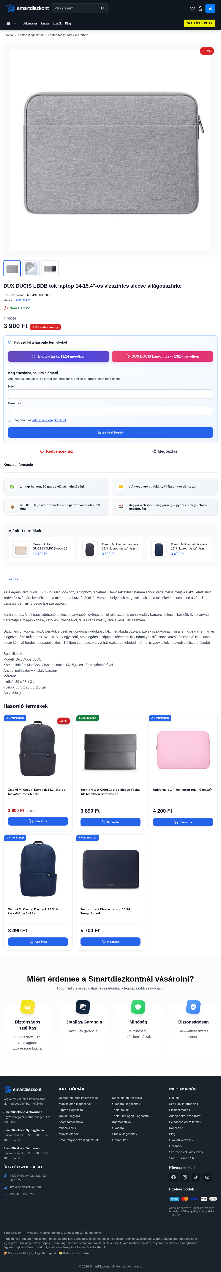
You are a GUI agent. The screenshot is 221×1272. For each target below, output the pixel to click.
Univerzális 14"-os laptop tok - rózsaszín (183, 789)
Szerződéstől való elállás (186, 1152)
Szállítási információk (183, 1103)
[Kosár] (210, 8)
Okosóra (118, 1128)
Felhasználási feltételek (185, 1122)
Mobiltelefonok (69, 1134)
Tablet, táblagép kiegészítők (131, 1116)
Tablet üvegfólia (69, 1116)
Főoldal (8, 35)
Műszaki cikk (67, 1128)
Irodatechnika (121, 1122)
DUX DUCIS (23, 300)
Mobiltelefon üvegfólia (127, 1097)
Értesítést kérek (110, 432)
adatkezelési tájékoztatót (49, 420)
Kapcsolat (176, 1128)
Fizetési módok (179, 1109)
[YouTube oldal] (207, 1177)
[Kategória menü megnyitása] (11, 23)
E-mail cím (15, 403)
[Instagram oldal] (184, 1177)
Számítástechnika (71, 1122)
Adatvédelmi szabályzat (185, 1116)
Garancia (175, 1146)
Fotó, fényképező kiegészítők (79, 1140)
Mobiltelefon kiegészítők (75, 1103)
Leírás (13, 578)
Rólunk (174, 1097)
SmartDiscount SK (181, 1158)
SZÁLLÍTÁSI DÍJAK (199, 23)
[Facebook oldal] (173, 1177)
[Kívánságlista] (192, 8)
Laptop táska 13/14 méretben (68, 35)
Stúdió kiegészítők (124, 1134)
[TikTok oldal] (196, 1177)
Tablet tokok (120, 1109)
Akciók (45, 23)
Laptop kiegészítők (31, 35)
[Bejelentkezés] (200, 8)
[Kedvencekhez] (65, 776)
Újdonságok (30, 23)
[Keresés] (103, 8)
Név (11, 386)
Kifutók (57, 23)
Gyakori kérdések (181, 1140)
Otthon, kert (120, 1140)
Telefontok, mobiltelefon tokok (79, 1097)
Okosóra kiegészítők (126, 1103)
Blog (68, 23)
